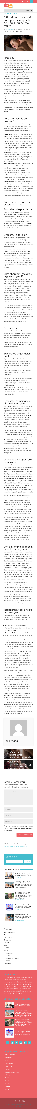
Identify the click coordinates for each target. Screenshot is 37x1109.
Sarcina (6, 948)
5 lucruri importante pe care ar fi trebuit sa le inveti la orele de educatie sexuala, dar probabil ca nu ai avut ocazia (23, 884)
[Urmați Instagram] (20, 1042)
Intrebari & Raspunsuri (13, 958)
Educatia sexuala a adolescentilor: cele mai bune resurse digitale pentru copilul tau (23, 917)
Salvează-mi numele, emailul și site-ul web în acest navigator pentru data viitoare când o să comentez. (18, 828)
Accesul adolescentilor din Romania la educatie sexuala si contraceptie (23, 906)
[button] (28, 10)
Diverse (7, 956)
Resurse (8, 963)
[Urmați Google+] (25, 1042)
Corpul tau (8, 14)
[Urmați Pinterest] (16, 1042)
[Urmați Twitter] (12, 1042)
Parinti (7, 961)
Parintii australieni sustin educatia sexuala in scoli (23, 874)
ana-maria (9, 29)
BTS (5, 935)
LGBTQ (6, 942)
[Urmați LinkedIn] (29, 1042)
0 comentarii (17, 31)
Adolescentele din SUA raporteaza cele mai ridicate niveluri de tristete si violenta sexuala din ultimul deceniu (23, 895)
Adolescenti (9, 953)
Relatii (6, 945)
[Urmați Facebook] (7, 1042)
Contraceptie (8, 937)
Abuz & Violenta (9, 932)
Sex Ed (15, 14)
